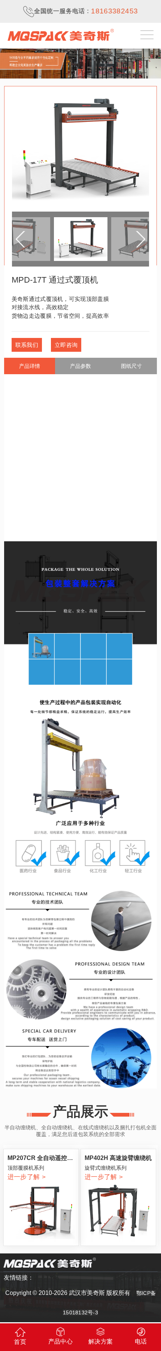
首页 (20, 1342)
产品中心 (60, 1341)
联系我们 (26, 345)
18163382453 (114, 11)
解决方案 (100, 1341)
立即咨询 (66, 345)
